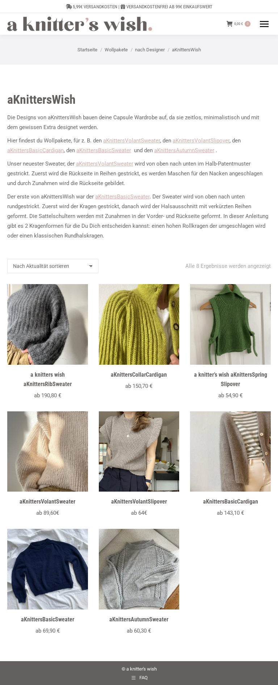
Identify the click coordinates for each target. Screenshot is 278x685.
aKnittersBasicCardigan (35, 150)
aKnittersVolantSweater (131, 140)
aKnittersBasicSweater (103, 150)
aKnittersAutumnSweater (184, 150)
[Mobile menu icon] (264, 24)
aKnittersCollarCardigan (139, 374)
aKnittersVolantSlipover (201, 140)
